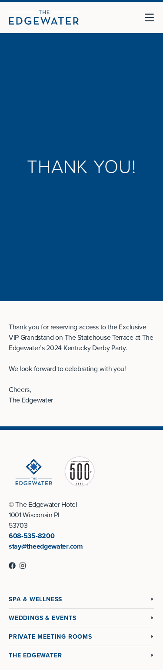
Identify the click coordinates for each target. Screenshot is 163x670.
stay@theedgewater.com (46, 546)
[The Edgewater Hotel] (44, 17)
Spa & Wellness (35, 599)
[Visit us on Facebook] (12, 565)
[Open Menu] (152, 17)
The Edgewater (35, 655)
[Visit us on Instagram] (22, 565)
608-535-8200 (31, 536)
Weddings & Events (43, 618)
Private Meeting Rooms (50, 636)
